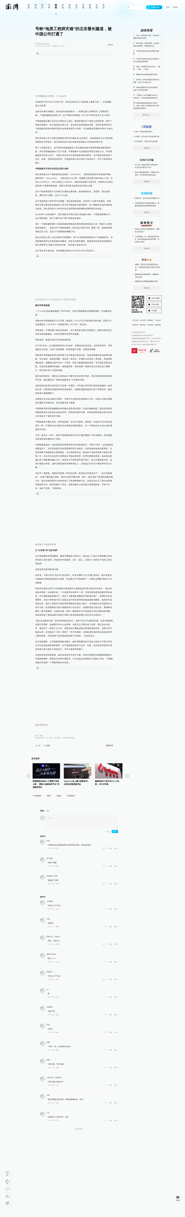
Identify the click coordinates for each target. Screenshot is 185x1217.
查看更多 (147, 148)
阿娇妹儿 (50, 972)
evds (48, 1113)
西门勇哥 (50, 858)
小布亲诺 (50, 901)
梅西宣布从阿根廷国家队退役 (146, 74)
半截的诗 (50, 1007)
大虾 (48, 1095)
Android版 (155, 298)
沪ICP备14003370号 (139, 332)
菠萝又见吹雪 (51, 954)
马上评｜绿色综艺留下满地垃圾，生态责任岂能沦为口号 (147, 166)
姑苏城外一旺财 (52, 876)
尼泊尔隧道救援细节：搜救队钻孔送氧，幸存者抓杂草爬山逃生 (147, 173)
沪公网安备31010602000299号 (142, 335)
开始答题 (147, 248)
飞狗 (48, 919)
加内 (48, 1025)
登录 (167, 7)
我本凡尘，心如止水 (53, 936)
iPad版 (154, 311)
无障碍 (175, 7)
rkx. (48, 989)
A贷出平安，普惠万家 (54, 1077)
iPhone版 (155, 304)
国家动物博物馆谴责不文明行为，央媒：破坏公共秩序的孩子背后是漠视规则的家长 (146, 105)
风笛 (48, 841)
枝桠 (48, 1042)
